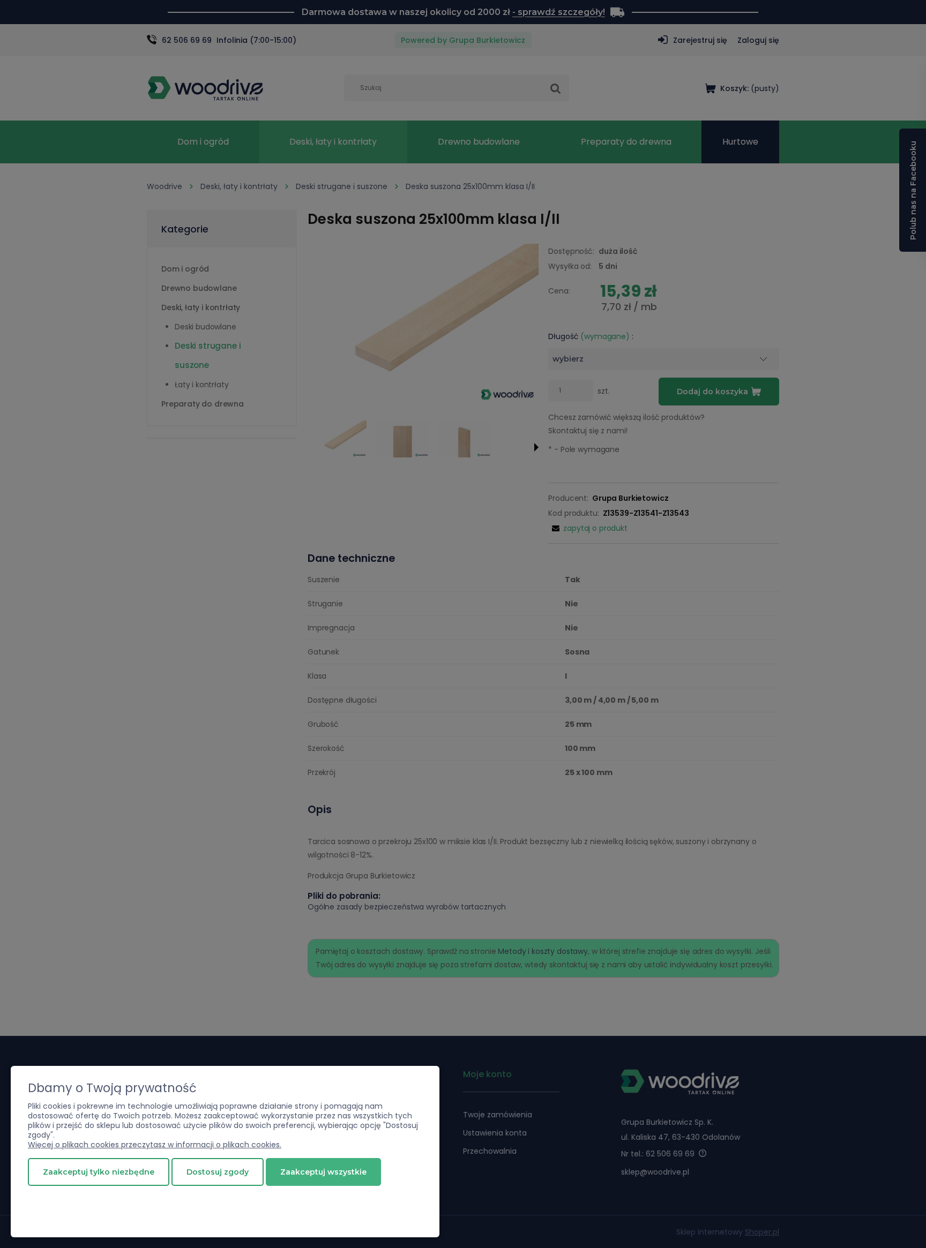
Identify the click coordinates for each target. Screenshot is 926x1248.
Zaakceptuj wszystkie (323, 1172)
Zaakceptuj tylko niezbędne (98, 1172)
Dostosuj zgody (217, 1172)
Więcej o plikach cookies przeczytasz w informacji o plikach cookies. (154, 1144)
